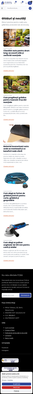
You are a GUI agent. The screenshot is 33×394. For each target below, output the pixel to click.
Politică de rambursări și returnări (16, 333)
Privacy (4, 380)
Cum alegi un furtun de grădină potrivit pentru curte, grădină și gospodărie (14, 197)
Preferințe (16, 391)
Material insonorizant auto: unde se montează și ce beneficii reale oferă (16, 148)
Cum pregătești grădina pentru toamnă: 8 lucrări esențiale (14, 100)
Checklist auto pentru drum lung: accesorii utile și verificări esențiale (16, 53)
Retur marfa (9, 338)
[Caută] (30, 8)
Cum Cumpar (9, 328)
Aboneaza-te (25, 295)
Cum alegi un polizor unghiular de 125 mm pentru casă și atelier (16, 245)
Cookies (10, 380)
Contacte (8, 335)
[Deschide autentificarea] (26, 3)
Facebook (5, 347)
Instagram (5, 350)
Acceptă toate (16, 384)
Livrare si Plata (10, 330)
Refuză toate (16, 387)
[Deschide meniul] (2, 8)
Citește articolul (8, 71)
